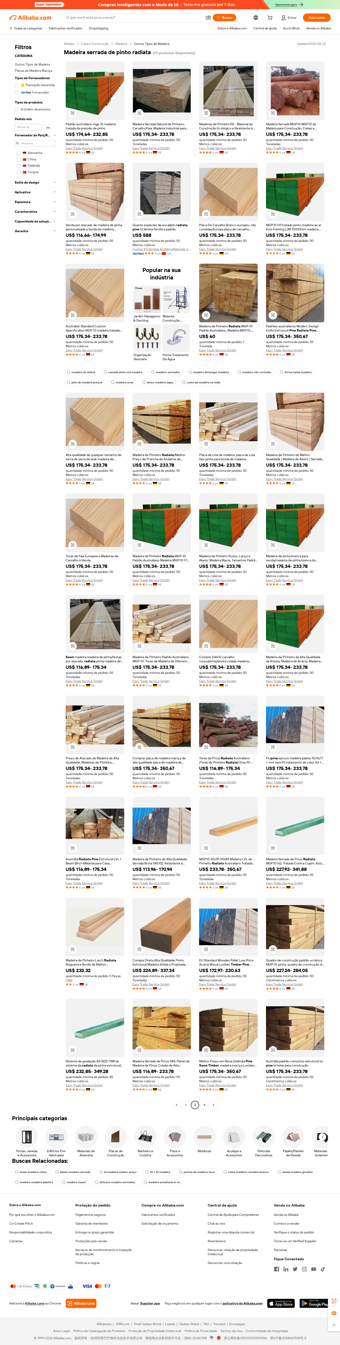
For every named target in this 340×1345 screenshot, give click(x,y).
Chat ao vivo (216, 1223)
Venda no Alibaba (286, 1215)
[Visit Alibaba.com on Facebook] (276, 1269)
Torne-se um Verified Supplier (295, 1241)
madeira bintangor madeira (211, 372)
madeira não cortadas (256, 372)
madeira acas (124, 382)
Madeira (121, 44)
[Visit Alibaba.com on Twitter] (295, 1269)
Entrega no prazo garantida (94, 1232)
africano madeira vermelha (117, 1182)
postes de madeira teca (199, 1172)
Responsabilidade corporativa (30, 1232)
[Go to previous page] (176, 1105)
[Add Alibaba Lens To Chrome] (81, 1303)
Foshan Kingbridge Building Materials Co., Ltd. (162, 249)
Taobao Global (189, 1324)
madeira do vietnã (83, 372)
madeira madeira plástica (36, 1182)
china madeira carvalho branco (248, 1172)
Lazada (170, 1324)
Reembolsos (217, 1241)
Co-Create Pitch (21, 1223)
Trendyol (219, 1324)
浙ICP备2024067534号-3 (288, 1338)
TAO (206, 1324)
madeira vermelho (168, 372)
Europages (237, 1324)
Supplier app (150, 1303)
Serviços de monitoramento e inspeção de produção (103, 1252)
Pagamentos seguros (90, 1215)
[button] (208, 17)
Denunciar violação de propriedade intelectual (233, 1252)
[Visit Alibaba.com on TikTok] (323, 1269)
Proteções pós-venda (91, 1241)
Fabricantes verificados (158, 1215)
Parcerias (280, 1250)
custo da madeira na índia (203, 382)
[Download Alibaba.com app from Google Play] (315, 1303)
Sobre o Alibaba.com (25, 1205)
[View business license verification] (212, 1338)
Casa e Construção (95, 44)
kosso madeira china (33, 1172)
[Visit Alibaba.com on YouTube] (313, 1269)
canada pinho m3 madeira (125, 372)
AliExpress (104, 1324)
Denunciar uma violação (225, 1263)
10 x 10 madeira (160, 1172)
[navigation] (35, 575)
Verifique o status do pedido (294, 1232)
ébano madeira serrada (75, 1172)
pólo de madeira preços (86, 382)
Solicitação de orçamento (160, 1223)
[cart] (270, 18)
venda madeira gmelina (297, 1172)
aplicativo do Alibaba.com (243, 1303)
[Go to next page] (213, 1105)
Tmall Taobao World (147, 1324)
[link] (334, 1301)
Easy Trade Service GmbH (84, 148)
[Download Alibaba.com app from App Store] (281, 1303)
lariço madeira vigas (160, 382)
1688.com (122, 1324)
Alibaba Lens (34, 1303)
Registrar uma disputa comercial (231, 1232)
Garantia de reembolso (91, 1223)
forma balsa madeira (298, 372)
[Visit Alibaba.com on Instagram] (304, 1269)
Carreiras (15, 1241)
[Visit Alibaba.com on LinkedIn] (286, 1269)
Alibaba (69, 44)
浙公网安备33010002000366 (245, 1338)
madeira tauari (76, 1182)
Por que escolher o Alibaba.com (32, 1215)
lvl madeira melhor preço (120, 1172)
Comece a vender (287, 1223)
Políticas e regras (87, 1263)
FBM (69, 980)
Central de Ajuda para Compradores (233, 1215)
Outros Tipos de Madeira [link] (151, 44)
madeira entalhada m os (164, 1182)
